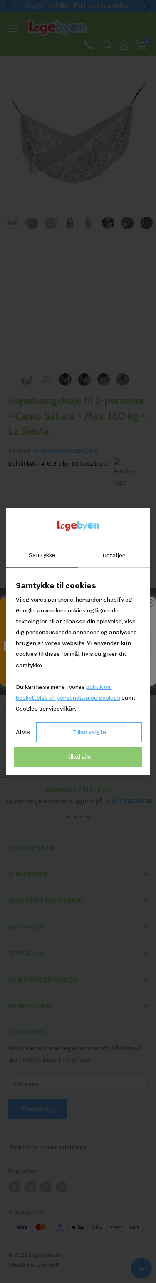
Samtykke (42, 555)
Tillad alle (78, 756)
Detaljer (113, 555)
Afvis (23, 732)
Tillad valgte (89, 732)
